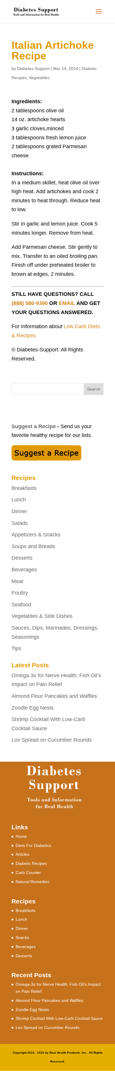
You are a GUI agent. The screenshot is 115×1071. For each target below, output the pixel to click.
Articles (22, 854)
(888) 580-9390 (30, 303)
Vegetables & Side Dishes (42, 616)
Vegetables (39, 77)
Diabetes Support (33, 68)
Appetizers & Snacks (36, 535)
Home (21, 836)
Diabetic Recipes (31, 863)
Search (93, 389)
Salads (20, 523)
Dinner (19, 511)
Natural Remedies (32, 881)
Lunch (19, 500)
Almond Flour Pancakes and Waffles (54, 696)
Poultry (20, 593)
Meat (17, 581)
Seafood (21, 605)
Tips (16, 648)
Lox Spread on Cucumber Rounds (52, 740)
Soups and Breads (33, 546)
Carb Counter (28, 872)
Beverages (24, 570)
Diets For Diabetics (33, 845)
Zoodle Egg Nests (33, 708)
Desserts (22, 558)
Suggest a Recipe (34, 426)
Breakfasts (24, 488)
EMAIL (67, 303)
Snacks (22, 937)
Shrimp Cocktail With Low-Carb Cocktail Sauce (59, 1018)
